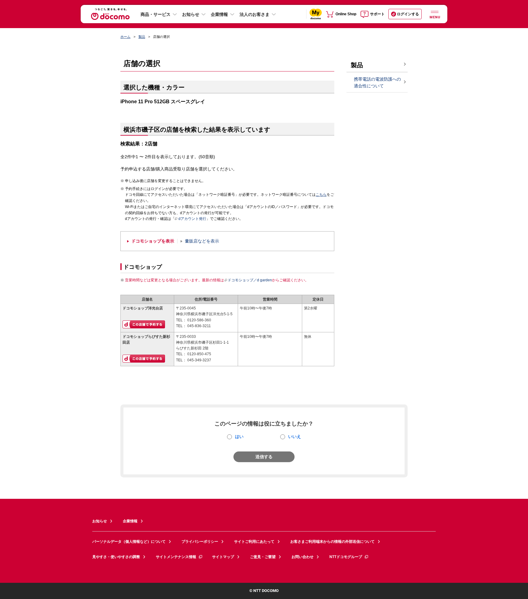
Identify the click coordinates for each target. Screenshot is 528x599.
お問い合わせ (303, 557)
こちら (321, 194)
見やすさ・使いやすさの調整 (116, 557)
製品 (141, 36)
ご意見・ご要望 (263, 557)
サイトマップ (223, 557)
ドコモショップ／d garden (250, 280)
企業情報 (219, 14)
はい (239, 436)
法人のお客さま (255, 14)
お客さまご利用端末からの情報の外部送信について (332, 541)
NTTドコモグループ (345, 557)
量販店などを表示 (202, 241)
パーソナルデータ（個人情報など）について (129, 541)
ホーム (125, 36)
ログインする (408, 14)
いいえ (294, 436)
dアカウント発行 (192, 219)
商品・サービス (155, 14)
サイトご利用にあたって (254, 541)
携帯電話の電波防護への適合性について (377, 83)
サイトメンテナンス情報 (176, 557)
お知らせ (190, 14)
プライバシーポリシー (200, 541)
